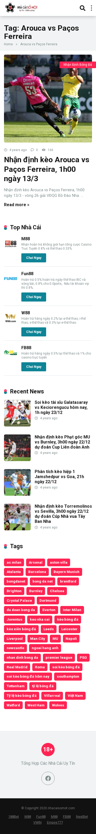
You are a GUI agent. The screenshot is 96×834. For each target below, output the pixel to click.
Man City (37, 638)
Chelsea (57, 591)
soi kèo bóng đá (66, 667)
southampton (68, 676)
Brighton (14, 591)
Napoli (71, 638)
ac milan (14, 562)
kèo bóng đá (67, 619)
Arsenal (35, 562)
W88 (25, 312)
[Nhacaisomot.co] (22, 7)
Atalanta (14, 571)
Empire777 (55, 822)
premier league (59, 657)
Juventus (14, 619)
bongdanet (16, 581)
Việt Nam (75, 695)
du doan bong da (21, 610)
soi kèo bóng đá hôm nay (28, 676)
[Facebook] (48, 778)
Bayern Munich (66, 571)
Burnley (35, 591)
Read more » (16, 204)
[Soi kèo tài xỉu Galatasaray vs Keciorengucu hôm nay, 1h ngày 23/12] (17, 425)
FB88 (26, 347)
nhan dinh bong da (22, 657)
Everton (48, 610)
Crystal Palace (19, 600)
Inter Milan (72, 610)
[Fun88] (10, 283)
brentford (68, 581)
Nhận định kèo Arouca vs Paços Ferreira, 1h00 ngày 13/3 (46, 169)
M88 (25, 238)
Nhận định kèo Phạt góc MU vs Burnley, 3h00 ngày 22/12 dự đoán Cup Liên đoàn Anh (62, 442)
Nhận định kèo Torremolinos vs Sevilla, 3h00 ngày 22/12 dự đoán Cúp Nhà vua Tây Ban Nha (63, 514)
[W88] (10, 323)
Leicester (69, 629)
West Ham (36, 705)
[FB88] (10, 357)
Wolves (58, 705)
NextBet (82, 817)
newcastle (15, 648)
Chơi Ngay (33, 258)
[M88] (10, 248)
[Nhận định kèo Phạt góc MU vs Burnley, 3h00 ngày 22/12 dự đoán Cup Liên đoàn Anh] (17, 459)
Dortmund (47, 600)
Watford (13, 705)
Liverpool (15, 638)
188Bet (13, 817)
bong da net (43, 581)
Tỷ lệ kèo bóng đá (22, 695)
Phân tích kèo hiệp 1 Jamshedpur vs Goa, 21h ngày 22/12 (59, 476)
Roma (40, 667)
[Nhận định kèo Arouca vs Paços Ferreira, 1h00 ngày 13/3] (48, 99)
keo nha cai (40, 619)
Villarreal (52, 695)
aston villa (58, 562)
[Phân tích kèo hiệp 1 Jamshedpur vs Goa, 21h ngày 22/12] (17, 494)
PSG (83, 657)
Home (8, 44)
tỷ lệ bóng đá (43, 686)
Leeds (48, 629)
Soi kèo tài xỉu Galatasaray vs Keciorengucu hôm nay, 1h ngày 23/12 (61, 407)
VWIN (37, 822)
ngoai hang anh (45, 648)
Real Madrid (17, 667)
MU (55, 638)
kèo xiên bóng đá (21, 629)
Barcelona (37, 571)
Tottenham (16, 686)
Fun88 (27, 273)
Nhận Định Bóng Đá (77, 65)
